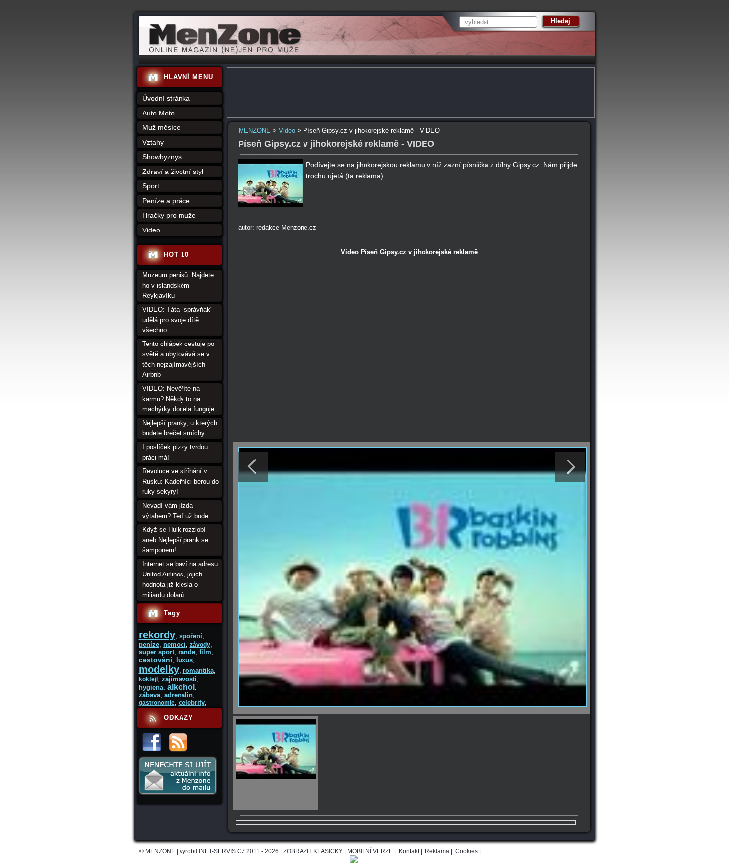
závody (200, 644)
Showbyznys (162, 157)
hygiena (151, 687)
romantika (198, 670)
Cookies (466, 851)
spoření (190, 636)
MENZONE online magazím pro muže (221, 52)
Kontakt (409, 851)
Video (287, 130)
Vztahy (153, 142)
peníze (149, 644)
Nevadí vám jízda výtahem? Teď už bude (175, 510)
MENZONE (255, 130)
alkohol (181, 687)
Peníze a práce (166, 201)
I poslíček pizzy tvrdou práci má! (175, 452)
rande (186, 652)
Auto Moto (158, 113)
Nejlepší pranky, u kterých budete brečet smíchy (179, 428)
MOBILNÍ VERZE (370, 851)
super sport (156, 652)
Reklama (437, 851)
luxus (184, 660)
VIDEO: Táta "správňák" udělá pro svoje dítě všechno (177, 320)
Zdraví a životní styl (172, 171)
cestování (155, 660)
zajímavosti (179, 679)
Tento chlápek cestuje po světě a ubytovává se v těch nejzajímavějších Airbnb (178, 359)
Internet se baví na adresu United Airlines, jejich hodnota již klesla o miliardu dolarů (180, 579)
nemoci (174, 644)
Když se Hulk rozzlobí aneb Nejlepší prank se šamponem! (175, 540)
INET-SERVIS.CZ (222, 851)
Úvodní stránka (166, 98)
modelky (159, 669)
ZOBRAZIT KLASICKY (313, 851)
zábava (149, 695)
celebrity (192, 702)
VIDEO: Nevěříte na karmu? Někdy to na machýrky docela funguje (178, 399)
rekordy (157, 635)
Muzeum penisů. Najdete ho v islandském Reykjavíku (178, 285)
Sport (150, 186)
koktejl (148, 679)
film (205, 652)
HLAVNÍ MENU (188, 77)
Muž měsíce (161, 127)
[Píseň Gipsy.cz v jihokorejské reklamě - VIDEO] (270, 205)
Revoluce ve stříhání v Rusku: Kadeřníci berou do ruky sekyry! (180, 481)
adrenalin (178, 695)
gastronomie (157, 702)
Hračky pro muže (169, 215)
